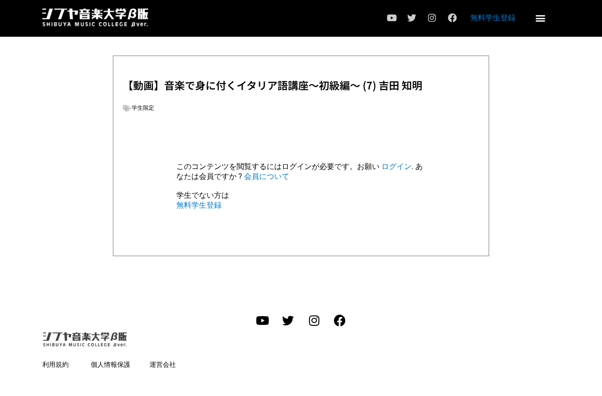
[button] (540, 17)
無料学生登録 (492, 17)
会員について (266, 176)
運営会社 (163, 364)
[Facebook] (452, 18)
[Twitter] (411, 18)
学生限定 (143, 108)
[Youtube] (391, 18)
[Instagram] (432, 18)
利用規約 (55, 364)
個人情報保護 (110, 364)
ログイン (396, 166)
